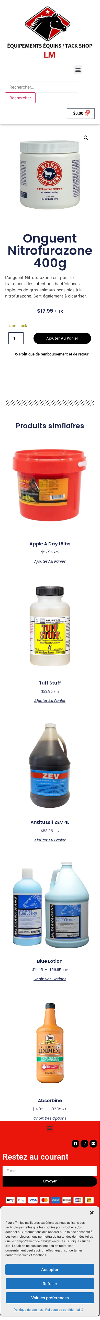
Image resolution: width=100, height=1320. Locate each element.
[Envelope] (93, 1144)
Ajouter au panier (62, 338)
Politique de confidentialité (64, 1310)
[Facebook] (75, 1144)
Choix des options (50, 978)
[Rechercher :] (41, 87)
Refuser (50, 1283)
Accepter (50, 1269)
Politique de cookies (28, 1310)
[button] (91, 1212)
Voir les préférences (50, 1297)
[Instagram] (84, 1144)
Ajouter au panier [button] (49, 561)
